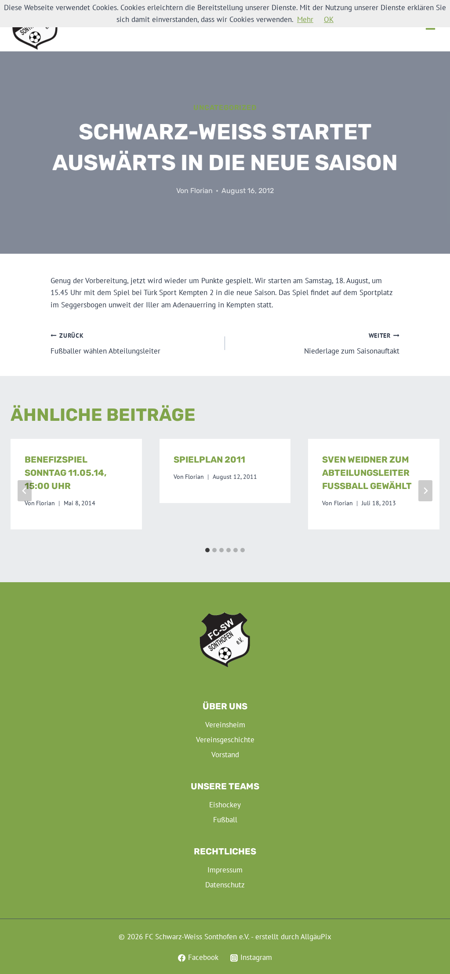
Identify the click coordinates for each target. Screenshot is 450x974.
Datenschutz (225, 885)
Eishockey (225, 805)
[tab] (207, 550)
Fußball (225, 819)
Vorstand (225, 754)
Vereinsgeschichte (225, 739)
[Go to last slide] (25, 490)
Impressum (225, 870)
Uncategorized (224, 107)
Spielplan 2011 (209, 459)
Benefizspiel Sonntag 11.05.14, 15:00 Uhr (66, 472)
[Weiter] (425, 490)
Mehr (305, 19)
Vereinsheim (225, 725)
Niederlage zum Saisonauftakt (351, 344)
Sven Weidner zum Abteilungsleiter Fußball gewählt (367, 472)
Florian (201, 190)
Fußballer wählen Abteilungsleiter (105, 344)
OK (329, 19)
